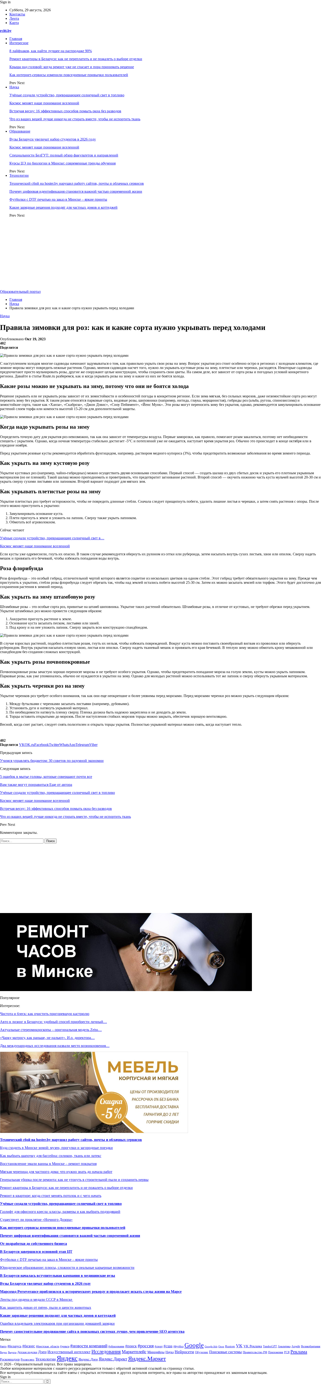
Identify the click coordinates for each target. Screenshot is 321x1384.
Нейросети (184, 1351)
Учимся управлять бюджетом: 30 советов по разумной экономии (52, 761)
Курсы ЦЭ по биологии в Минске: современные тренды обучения (62, 163)
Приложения (275, 1352)
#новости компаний (88, 1345)
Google (194, 1345)
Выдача (12, 1352)
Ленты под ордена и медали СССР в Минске (36, 1300)
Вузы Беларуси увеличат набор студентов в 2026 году (52, 139)
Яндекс (67, 1358)
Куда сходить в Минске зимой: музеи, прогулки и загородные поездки (56, 1148)
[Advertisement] (160, 254)
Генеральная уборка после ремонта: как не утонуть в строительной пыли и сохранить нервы (74, 1180)
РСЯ (287, 1352)
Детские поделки (27, 1352)
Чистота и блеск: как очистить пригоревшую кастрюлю (44, 1014)
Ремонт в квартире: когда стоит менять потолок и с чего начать (50, 1196)
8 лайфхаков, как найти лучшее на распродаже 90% (50, 51)
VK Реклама (252, 1346)
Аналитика (284, 1346)
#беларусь (14, 1346)
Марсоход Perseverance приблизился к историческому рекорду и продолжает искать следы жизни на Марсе (91, 1292)
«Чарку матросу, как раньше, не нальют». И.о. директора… (47, 1038)
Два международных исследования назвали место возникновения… (55, 1046)
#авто (3, 1346)
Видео (3, 1352)
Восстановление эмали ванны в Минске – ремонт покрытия (48, 1164)
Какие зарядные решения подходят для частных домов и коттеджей (63, 207)
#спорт (159, 1346)
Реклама (298, 1351)
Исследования (106, 1351)
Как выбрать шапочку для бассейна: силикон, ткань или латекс (50, 1156)
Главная (15, 39)
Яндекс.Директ (113, 1359)
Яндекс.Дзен (88, 1359)
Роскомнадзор (10, 1359)
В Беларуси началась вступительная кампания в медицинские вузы (57, 1276)
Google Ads (211, 1346)
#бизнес (28, 1346)
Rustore (230, 1346)
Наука (14, 87)
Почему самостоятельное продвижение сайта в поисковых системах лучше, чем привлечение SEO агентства (92, 1331)
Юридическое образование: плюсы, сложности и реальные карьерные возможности (67, 1268)
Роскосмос (28, 1359)
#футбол (178, 1346)
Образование (19, 131)
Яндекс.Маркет (147, 1358)
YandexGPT (270, 1346)
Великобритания (310, 1346)
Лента (14, 18)
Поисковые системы (225, 1352)
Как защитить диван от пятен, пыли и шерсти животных (45, 1308)
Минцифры (155, 1352)
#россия (146, 1345)
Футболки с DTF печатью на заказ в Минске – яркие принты (58, 199)
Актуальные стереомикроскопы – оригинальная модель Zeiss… (51, 1030)
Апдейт (295, 1346)
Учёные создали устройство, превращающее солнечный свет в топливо (66, 95)
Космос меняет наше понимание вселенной (44, 103)
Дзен (42, 1352)
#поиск (131, 1346)
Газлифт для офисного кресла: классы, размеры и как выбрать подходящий (60, 1212)
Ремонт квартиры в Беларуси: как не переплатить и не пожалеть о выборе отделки (75, 59)
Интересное (18, 43)
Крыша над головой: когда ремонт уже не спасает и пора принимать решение (71, 67)
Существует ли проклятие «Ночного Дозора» (36, 1220)
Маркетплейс (134, 1351)
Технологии (19, 175)
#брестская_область (47, 1346)
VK (239, 1345)
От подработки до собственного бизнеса (33, 1244)
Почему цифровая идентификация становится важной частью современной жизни (75, 191)
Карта (14, 23)
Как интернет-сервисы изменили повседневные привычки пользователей (68, 75)
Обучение (201, 1352)
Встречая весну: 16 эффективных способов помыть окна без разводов (65, 111)
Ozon (221, 1346)
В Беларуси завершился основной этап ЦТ (36, 1252)
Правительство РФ (255, 1352)
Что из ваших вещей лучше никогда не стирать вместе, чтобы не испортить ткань (74, 119)
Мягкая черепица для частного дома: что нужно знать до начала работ (56, 1172)
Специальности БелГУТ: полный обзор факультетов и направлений (63, 155)
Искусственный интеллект (68, 1352)
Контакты (17, 14)
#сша (168, 1346)
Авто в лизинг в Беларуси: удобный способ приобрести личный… (53, 1022)
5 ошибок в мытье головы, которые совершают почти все (46, 777)
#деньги (64, 1346)
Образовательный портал (20, 292)
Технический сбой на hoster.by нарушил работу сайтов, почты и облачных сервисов (76, 183)
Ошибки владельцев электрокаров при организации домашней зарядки (57, 1323)
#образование (116, 1346)
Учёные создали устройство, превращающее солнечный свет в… (52, 538)
